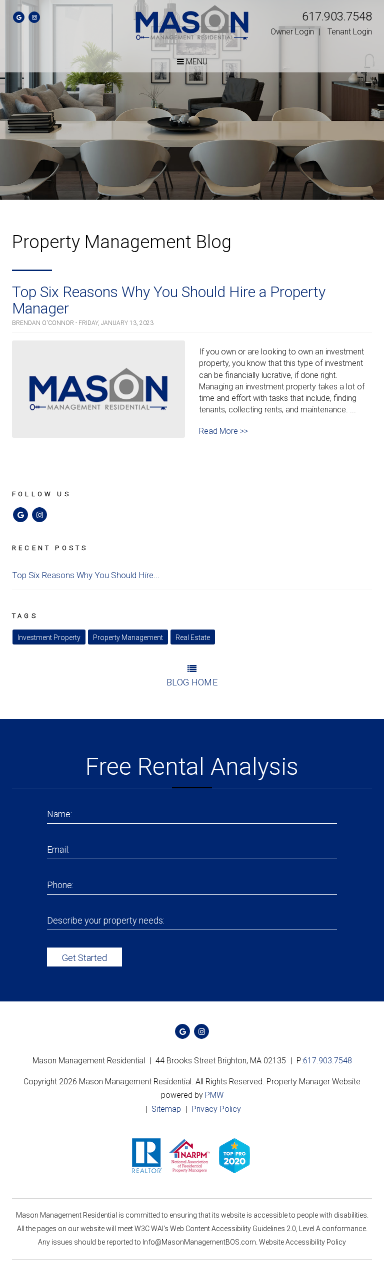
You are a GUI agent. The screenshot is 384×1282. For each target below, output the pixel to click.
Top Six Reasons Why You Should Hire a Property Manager (169, 300)
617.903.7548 (337, 16)
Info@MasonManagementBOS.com (199, 1242)
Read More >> (223, 431)
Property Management (128, 637)
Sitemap (166, 1109)
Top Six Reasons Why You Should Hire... (86, 575)
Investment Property (49, 637)
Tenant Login (350, 31)
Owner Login (292, 31)
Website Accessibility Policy (302, 1242)
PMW (214, 1095)
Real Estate (193, 637)
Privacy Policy (216, 1109)
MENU (196, 61)
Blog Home (192, 682)
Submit (84, 957)
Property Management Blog (122, 242)
